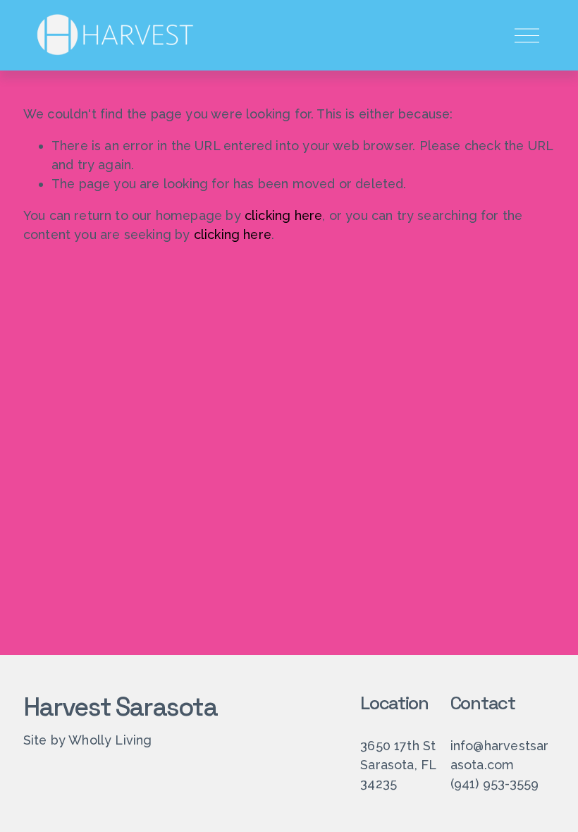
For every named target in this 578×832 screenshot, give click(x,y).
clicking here (283, 215)
